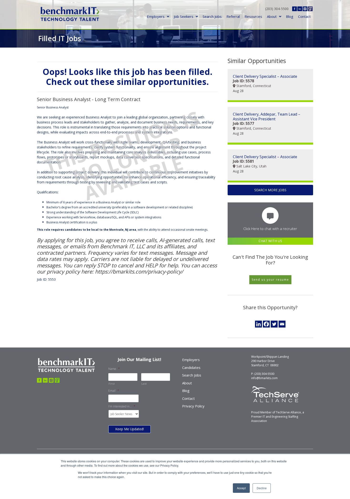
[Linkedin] (258, 324)
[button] (270, 279)
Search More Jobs (270, 190)
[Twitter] (274, 324)
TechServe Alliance (288, 412)
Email (113, 391)
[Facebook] (266, 324)
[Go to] (39, 380)
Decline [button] (262, 488)
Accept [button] (241, 488)
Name (114, 369)
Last (144, 383)
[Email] (282, 324)
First (112, 383)
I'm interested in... (121, 406)
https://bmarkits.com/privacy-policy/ (138, 271)
